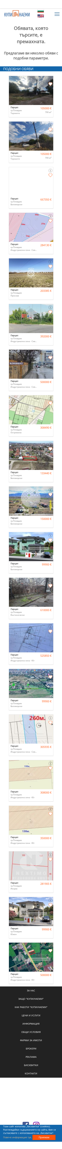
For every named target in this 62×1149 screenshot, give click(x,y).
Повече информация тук (17, 1137)
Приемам (44, 1137)
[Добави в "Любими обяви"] (50, 84)
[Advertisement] (31, 4)
